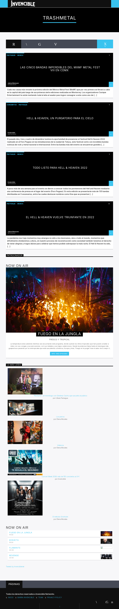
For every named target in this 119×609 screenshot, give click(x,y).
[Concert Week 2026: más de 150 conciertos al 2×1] (60, 462)
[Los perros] (60, 407)
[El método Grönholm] (60, 498)
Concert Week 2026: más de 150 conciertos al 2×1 (60, 476)
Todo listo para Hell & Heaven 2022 (60, 167)
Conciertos (12, 105)
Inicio (10, 597)
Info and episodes (59, 354)
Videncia (60, 445)
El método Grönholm (60, 517)
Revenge (14, 555)
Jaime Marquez (13, 83)
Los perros (60, 417)
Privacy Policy (54, 597)
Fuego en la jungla (20, 532)
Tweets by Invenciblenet (15, 567)
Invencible (11, 132)
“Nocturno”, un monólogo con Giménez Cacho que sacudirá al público (60, 396)
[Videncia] (60, 432)
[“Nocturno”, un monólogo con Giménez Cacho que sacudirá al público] (60, 381)
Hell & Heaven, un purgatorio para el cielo (60, 118)
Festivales (11, 55)
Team (40, 597)
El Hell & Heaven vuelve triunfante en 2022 (60, 217)
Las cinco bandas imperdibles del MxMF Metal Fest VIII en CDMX (60, 69)
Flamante (14, 548)
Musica (20, 55)
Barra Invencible (26, 597)
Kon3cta (14, 540)
